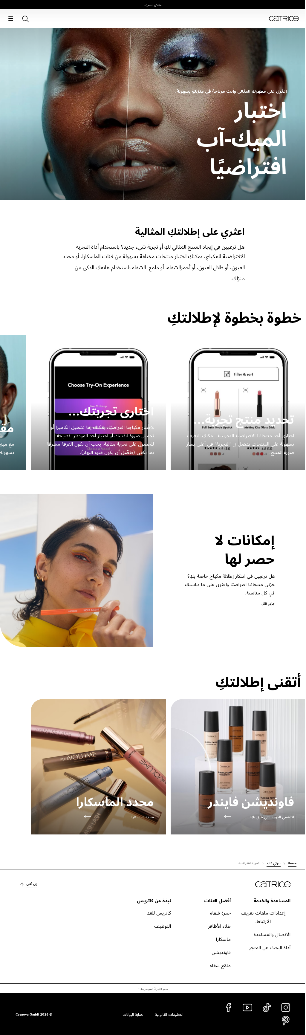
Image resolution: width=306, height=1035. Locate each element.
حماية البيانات (133, 1014)
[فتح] (10, 18)
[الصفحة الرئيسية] (284, 18)
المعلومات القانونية (169, 1014)
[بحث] (25, 18)
